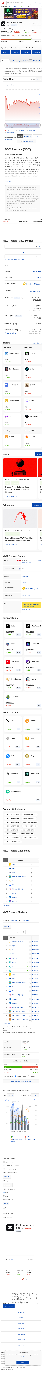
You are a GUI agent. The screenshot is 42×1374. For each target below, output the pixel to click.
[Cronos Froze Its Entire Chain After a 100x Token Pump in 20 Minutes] (20, 467)
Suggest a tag (26, 610)
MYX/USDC (35, 962)
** (22, 941)
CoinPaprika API (8, 139)
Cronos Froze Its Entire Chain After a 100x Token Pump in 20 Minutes (17, 489)
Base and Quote (21, 1076)
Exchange (35, 52)
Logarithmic (27, 136)
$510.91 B (34, 6)
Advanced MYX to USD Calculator (14, 260)
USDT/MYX (35, 995)
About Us (21, 1312)
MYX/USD (35, 966)
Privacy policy (21, 1340)
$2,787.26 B (12, 6)
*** (27, 1019)
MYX (37, 246)
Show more (8, 182)
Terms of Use (21, 1345)
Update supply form (11, 333)
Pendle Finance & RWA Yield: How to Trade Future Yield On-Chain (19, 539)
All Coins (21, 1323)
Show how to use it (27, 562)
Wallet (4, 52)
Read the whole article (11, 496)
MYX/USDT (35, 941)
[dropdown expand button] (39, 23)
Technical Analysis (27, 141)
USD (37, 256)
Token (39, 277)
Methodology (21, 1334)
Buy (15, 52)
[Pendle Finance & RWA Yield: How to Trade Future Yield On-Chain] (20, 518)
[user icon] (35, 2)
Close (22, 1362)
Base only (32, 1076)
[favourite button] (34, 23)
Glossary (21, 1329)
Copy (38, 284)
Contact (21, 1318)
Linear (20, 136)
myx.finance (37, 272)
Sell (25, 52)
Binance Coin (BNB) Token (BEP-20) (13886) (32, 605)
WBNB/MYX (35, 982)
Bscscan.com (35, 291)
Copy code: (6, 1303)
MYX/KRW (35, 991)
